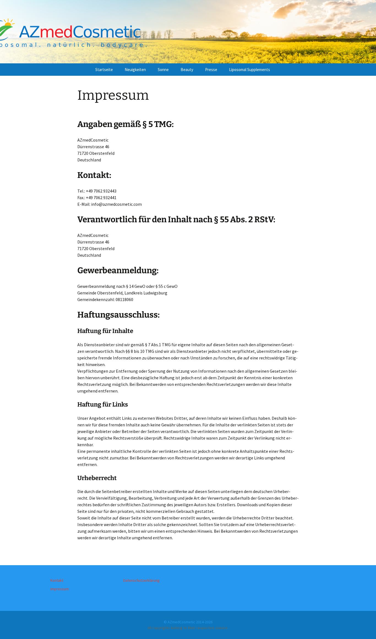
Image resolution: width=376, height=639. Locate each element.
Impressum (59, 588)
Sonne (163, 69)
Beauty (187, 69)
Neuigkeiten (135, 69)
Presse (211, 69)
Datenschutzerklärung (141, 580)
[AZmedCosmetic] (188, 31)
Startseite (104, 69)
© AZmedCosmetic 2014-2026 (188, 621)
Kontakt (56, 580)
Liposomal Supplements (249, 69)
